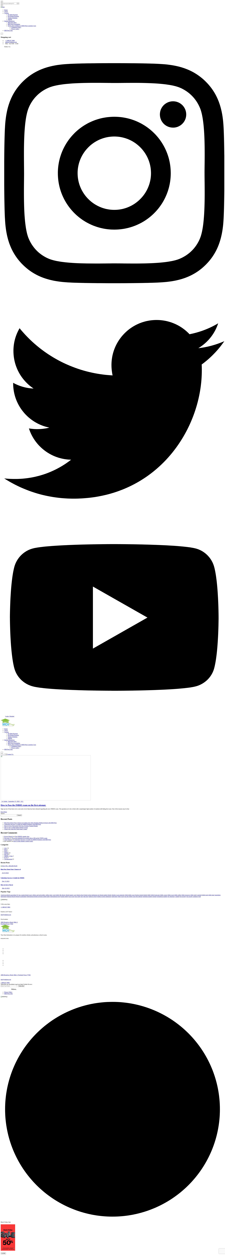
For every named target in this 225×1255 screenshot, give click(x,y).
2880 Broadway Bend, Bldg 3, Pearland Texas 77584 (15, 975)
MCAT (6, 854)
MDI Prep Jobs (8, 30)
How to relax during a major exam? (23, 841)
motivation (115, 896)
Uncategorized (8, 859)
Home (6, 10)
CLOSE (3, 1253)
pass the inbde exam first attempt (133, 896)
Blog (5, 849)
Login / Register (9, 716)
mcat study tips (79, 896)
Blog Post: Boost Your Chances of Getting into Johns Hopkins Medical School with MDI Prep (30, 823)
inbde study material (196, 895)
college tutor (48, 895)
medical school (93, 896)
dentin (109, 895)
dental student (103, 895)
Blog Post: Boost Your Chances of (11, 869)
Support (6, 962)
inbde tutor (211, 895)
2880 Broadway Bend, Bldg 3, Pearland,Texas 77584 (9, 923)
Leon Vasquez (8, 839)
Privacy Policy (8, 992)
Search (2, 813)
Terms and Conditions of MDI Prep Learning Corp (22, 26)
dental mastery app (71, 895)
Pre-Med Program (13, 14)
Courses (6, 13)
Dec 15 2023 (5, 881)
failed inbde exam (130, 895)
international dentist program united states (38, 896)
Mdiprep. (13, 989)
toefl (199, 896)
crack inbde (56, 895)
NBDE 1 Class (8, 856)
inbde (149, 895)
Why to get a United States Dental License (16, 827)
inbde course (163, 895)
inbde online (177, 895)
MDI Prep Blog (12, 22)
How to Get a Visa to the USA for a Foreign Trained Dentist (21, 826)
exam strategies (120, 895)
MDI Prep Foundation (14, 24)
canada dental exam (26, 895)
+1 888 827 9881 (10, 40)
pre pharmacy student (173, 896)
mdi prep (85, 896)
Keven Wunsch (8, 836)
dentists (114, 895)
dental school (80, 895)
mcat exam (71, 896)
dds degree (62, 895)
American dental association (8, 895)
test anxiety (183, 896)
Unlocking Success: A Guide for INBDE (12, 878)
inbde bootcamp (155, 895)
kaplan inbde (64, 896)
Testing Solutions (12, 18)
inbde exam (171, 895)
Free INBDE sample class (22, 836)
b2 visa (19, 895)
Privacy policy (15, 29)
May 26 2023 (6, 888)
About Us (7, 950)
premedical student (162, 896)
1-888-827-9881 (5, 982)
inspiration (218, 895)
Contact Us (10, 754)
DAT (5, 851)
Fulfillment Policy (16, 27)
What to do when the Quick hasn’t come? (15, 829)
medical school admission (104, 896)
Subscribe (21, 986)
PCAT (6, 857)
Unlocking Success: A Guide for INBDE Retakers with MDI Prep (22, 824)
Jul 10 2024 (5, 873)
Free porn (7, 838)
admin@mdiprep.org (11, 42)
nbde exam (121, 896)
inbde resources (185, 895)
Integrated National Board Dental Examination (14, 896)
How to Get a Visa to (7, 885)
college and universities (38, 895)
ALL (22, 801)
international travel (55, 896)
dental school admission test (91, 895)
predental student (147, 896)
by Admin (4, 801)
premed (154, 896)
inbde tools (205, 895)
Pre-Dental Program (13, 16)
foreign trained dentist (141, 895)
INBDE (10, 19)
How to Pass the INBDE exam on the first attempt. (23, 805)
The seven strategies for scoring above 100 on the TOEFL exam (29, 838)
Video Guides (8, 963)
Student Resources (9, 21)
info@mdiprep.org (6, 914)
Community (7, 960)
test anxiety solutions (192, 896)
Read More (4, 812)
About (6, 11)
